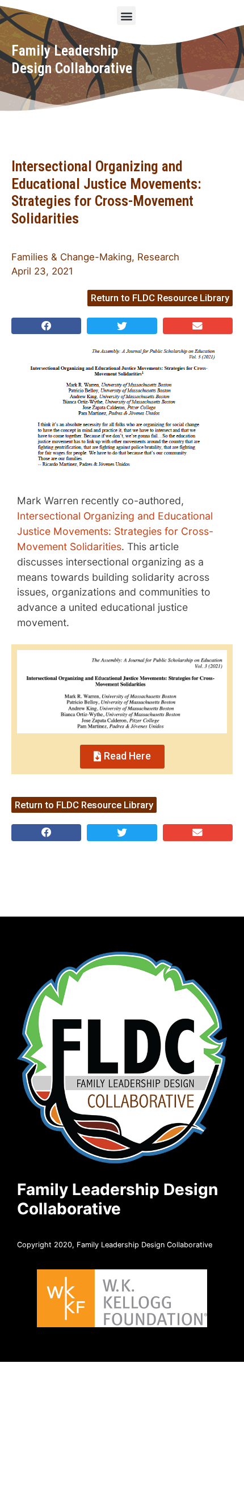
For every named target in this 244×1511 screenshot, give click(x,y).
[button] (126, 15)
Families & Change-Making (71, 257)
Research (158, 257)
